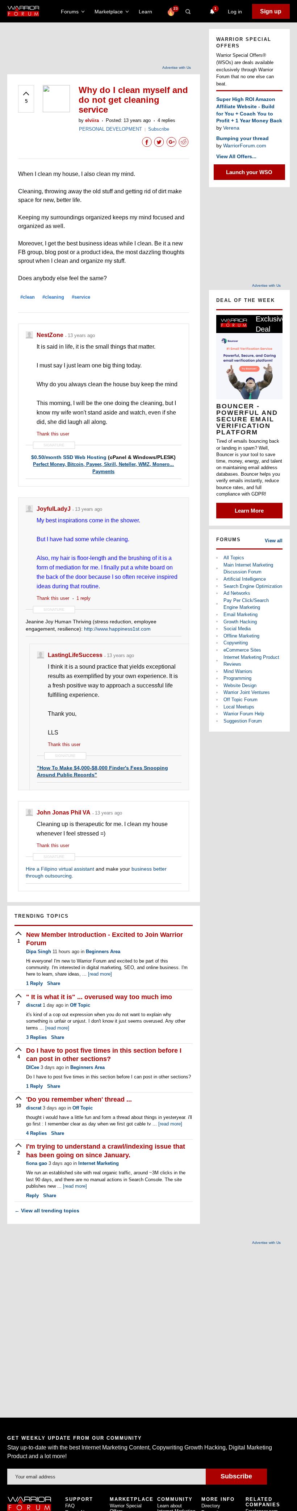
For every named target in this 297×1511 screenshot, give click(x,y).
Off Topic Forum (240, 699)
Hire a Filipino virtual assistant (60, 869)
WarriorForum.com (244, 145)
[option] (249, 416)
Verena (231, 128)
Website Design (239, 685)
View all (274, 540)
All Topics (233, 557)
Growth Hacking (240, 621)
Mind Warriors (237, 671)
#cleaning (53, 297)
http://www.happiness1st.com (117, 629)
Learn (147, 11)
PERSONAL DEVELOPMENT (110, 129)
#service (81, 297)
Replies (36, 1037)
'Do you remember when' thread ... (79, 1099)
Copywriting (235, 642)
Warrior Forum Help (243, 713)
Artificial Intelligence (244, 579)
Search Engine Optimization (252, 586)
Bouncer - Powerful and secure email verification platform (247, 419)
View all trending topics (46, 1210)
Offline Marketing (241, 636)
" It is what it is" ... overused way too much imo (99, 997)
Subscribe (158, 129)
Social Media (237, 628)
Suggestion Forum (242, 721)
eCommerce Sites (242, 650)
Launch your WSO (249, 172)
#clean (27, 297)
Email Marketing (240, 614)
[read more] (100, 974)
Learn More (249, 511)
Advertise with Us (176, 68)
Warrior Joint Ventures (246, 692)
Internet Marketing (98, 1163)
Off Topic (80, 1005)
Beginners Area (103, 951)
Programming (237, 678)
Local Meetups (238, 707)
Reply (34, 983)
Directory (210, 1505)
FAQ (70, 1505)
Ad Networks (236, 593)
